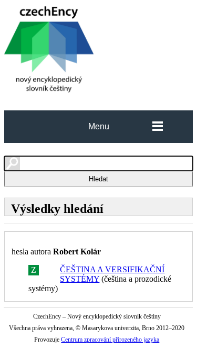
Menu (98, 126)
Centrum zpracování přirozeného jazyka (110, 339)
